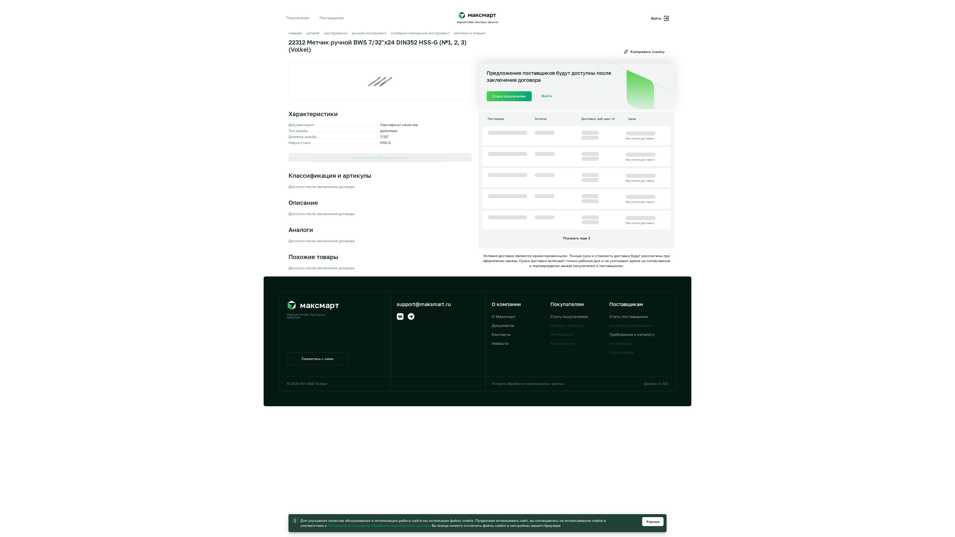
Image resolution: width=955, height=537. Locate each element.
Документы (503, 325)
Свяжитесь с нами (318, 359)
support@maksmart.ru (424, 304)
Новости (500, 343)
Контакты (501, 334)
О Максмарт (504, 316)
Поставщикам (332, 18)
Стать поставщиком (628, 316)
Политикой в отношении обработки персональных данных (379, 525)
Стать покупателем (569, 316)
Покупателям (297, 18)
